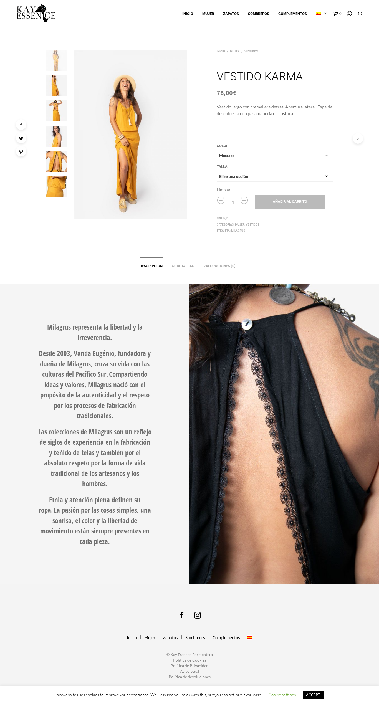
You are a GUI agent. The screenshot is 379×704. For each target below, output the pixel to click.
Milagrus (238, 231)
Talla (222, 166)
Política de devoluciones (190, 677)
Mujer (208, 13)
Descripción (151, 266)
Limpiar (224, 189)
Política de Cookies (189, 660)
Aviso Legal (189, 671)
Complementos (292, 13)
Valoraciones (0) (219, 266)
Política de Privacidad (189, 666)
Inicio (187, 13)
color (222, 145)
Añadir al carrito (290, 201)
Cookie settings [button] (282, 694)
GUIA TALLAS (183, 266)
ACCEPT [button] (313, 695)
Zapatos (231, 13)
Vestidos (251, 52)
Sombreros (258, 13)
